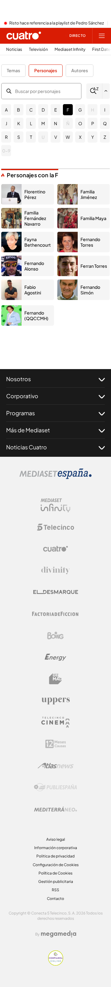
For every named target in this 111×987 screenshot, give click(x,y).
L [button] (31, 123)
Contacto (55, 898)
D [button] (43, 109)
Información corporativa (55, 847)
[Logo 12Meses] (55, 744)
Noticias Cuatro (26, 447)
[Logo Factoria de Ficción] (55, 614)
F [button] (68, 109)
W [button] (68, 137)
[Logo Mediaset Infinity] (55, 505)
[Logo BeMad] (55, 679)
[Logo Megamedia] (58, 934)
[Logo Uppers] (55, 700)
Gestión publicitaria (55, 881)
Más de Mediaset (28, 430)
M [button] (43, 123)
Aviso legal (55, 839)
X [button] (80, 137)
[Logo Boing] (55, 635)
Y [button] (92, 137)
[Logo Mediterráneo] (55, 809)
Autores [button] (79, 70)
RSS (55, 890)
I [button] (104, 109)
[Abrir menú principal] (102, 36)
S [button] (18, 137)
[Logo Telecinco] (55, 527)
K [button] (18, 123)
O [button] (80, 123)
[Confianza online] (55, 963)
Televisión (38, 49)
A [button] (6, 109)
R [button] (6, 137)
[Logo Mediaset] (55, 477)
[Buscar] (94, 91)
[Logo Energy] (55, 657)
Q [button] (105, 123)
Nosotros (18, 378)
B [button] (18, 109)
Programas (20, 412)
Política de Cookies (55, 873)
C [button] (31, 109)
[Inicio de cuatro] (23, 35)
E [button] (55, 109)
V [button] (55, 137)
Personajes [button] (45, 70)
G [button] (80, 109)
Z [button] (105, 137)
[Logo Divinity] (55, 570)
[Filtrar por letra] (106, 91)
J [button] (6, 123)
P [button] (92, 123)
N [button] (55, 123)
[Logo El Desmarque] (55, 592)
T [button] (31, 137)
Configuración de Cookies (56, 864)
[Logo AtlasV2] (56, 766)
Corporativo (22, 395)
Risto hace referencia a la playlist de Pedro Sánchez (56, 23)
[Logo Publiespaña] (55, 787)
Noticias (14, 49)
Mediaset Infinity (70, 49)
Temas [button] (13, 70)
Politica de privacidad (55, 856)
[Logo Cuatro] (55, 549)
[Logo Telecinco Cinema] (55, 722)
